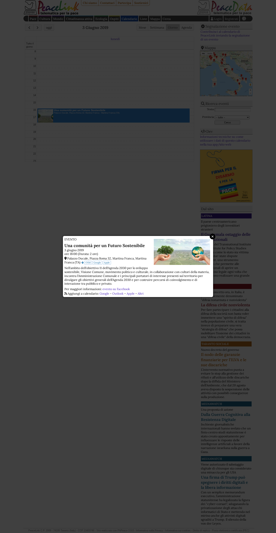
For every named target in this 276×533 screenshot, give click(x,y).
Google (97, 262)
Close (212, 236)
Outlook (118, 293)
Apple (107, 262)
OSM (88, 262)
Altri (141, 293)
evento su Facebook (116, 289)
